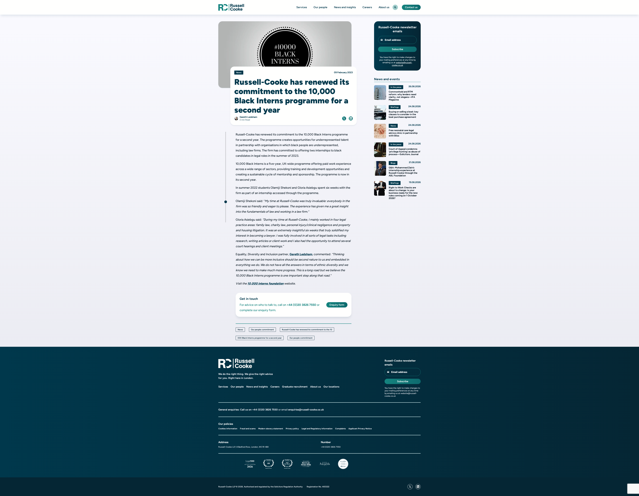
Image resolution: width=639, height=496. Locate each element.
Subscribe (397, 49)
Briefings (395, 107)
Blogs (393, 163)
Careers (367, 7)
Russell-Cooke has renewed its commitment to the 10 (307, 329)
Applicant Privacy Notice (360, 428)
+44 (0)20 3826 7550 (265, 409)
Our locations (331, 386)
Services (301, 7)
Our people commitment (262, 329)
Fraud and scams (248, 428)
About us (384, 7)
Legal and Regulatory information (317, 428)
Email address (393, 39)
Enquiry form (336, 304)
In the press (396, 87)
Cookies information (227, 428)
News (240, 329)
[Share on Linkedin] (351, 118)
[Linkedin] (418, 486)
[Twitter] (410, 486)
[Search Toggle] (395, 7)
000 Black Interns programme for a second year (260, 338)
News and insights (345, 7)
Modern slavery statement (270, 428)
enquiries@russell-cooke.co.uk (306, 409)
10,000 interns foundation (265, 283)
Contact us (411, 7)
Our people (320, 7)
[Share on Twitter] (344, 118)
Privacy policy (292, 428)
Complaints (340, 428)
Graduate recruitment (295, 386)
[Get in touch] (225, 201)
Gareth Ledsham (301, 254)
